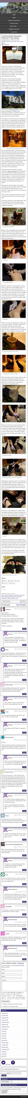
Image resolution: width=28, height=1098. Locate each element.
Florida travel (16, 595)
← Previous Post (5, 601)
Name (3, 969)
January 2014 (5, 1045)
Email (3, 973)
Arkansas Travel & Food (14, 20)
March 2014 (4, 1040)
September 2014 (5, 1026)
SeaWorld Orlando (11, 598)
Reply (24, 628)
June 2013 (4, 1054)
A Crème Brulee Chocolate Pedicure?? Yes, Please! (11, 37)
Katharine (7, 609)
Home (14, 14)
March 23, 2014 (15, 40)
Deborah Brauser (6, 40)
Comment (4, 980)
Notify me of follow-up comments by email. (13, 1004)
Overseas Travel (14, 23)
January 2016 (5, 1015)
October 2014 (5, 1024)
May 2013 (4, 1056)
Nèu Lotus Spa (12, 171)
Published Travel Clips (14, 29)
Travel (18, 41)
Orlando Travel (13, 41)
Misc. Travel (13, 26)
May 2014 (4, 1036)
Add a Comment (21, 605)
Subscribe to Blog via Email (9, 1085)
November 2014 (5, 1022)
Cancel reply (21, 963)
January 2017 (5, 1013)
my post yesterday (13, 109)
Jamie (6, 711)
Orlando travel (7, 596)
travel (16, 598)
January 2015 (5, 1020)
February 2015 (5, 1017)
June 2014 (4, 1033)
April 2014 (4, 1038)
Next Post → (24, 601)
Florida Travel (6, 41)
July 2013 (4, 1051)
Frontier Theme (23, 1096)
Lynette (14, 963)
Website (3, 976)
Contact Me (14, 32)
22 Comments (6, 44)
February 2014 (5, 1042)
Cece (6, 874)
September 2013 (5, 1049)
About (14, 17)
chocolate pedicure (8, 595)
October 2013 (5, 1047)
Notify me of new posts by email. (10, 1006)
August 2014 (4, 1029)
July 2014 (4, 1031)
